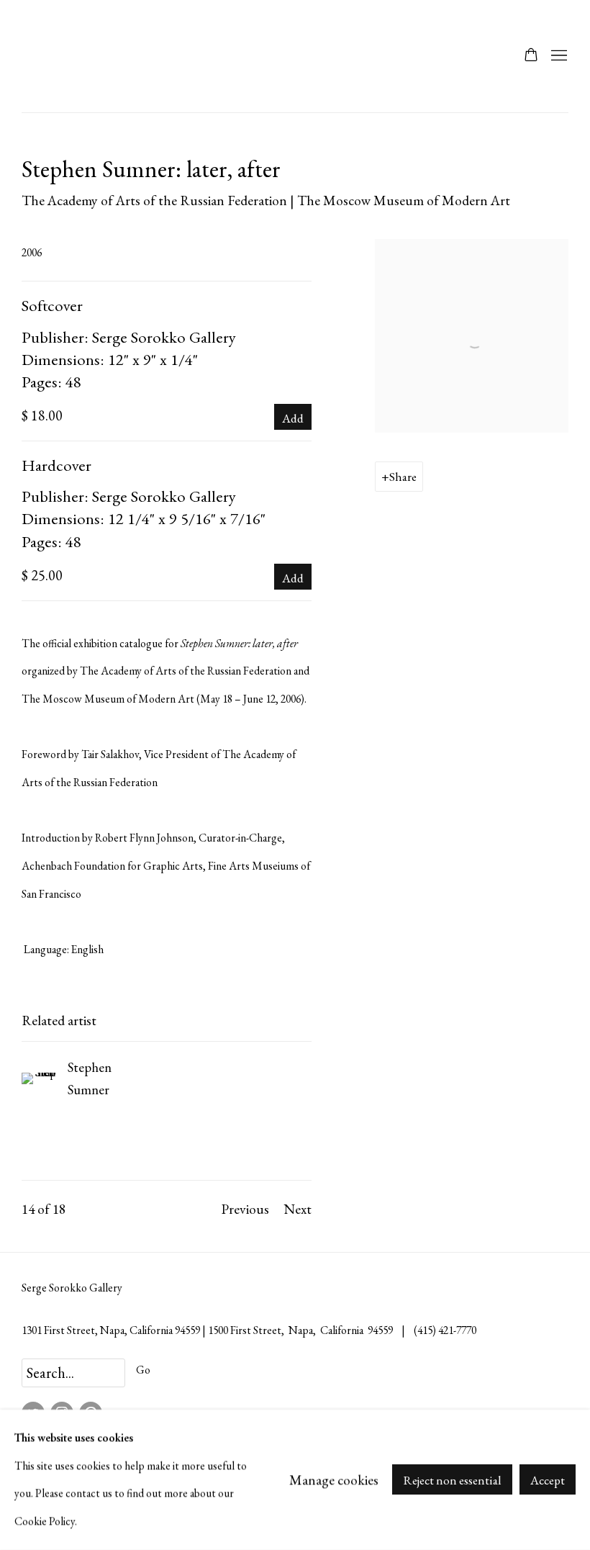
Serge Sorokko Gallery (58, 56)
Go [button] (143, 1369)
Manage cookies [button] (333, 1479)
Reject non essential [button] (452, 1481)
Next (297, 1208)
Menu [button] (557, 56)
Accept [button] (547, 1481)
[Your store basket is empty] (531, 56)
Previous (245, 1208)
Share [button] (403, 477)
